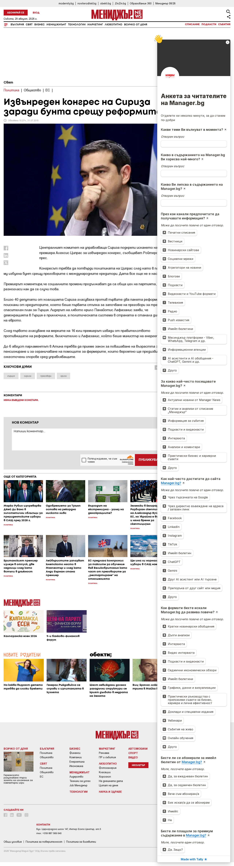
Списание (192, 24)
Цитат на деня (108, 785)
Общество (47, 757)
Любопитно (113, 25)
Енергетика (76, 761)
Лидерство (76, 776)
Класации (105, 772)
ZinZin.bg (120, 3)
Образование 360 (141, 3)
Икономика (76, 766)
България (17, 25)
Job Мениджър (78, 785)
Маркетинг (95, 25)
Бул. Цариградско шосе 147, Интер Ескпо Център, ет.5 (68, 829)
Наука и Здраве (110, 791)
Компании (75, 757)
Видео (133, 757)
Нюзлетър (138, 765)
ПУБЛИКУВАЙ (150, 459)
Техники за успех (79, 781)
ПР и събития (107, 757)
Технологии (77, 25)
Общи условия (13, 841)
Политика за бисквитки (81, 841)
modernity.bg (66, 3)
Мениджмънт (56, 25)
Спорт (133, 753)
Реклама (104, 753)
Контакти (43, 825)
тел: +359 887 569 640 (48, 833)
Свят (29, 25)
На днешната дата (111, 781)
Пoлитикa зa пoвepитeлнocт (44, 841)
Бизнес (39, 25)
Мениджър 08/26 (165, 3)
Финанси (74, 753)
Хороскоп (105, 776)
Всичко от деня (135, 25)
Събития (224, 24)
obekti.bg (105, 3)
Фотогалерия (107, 768)
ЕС (41, 776)
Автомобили (138, 748)
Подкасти (208, 24)
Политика (46, 753)
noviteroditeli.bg (87, 3)
